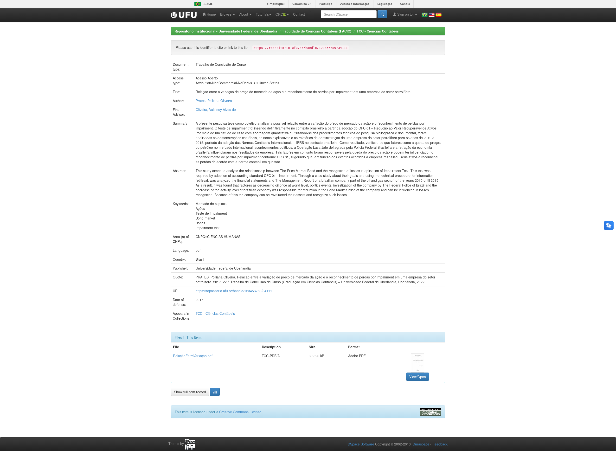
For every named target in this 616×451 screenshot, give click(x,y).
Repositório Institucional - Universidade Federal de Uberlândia (225, 31)
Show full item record (190, 391)
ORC (281, 14)
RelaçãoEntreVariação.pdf (192, 355)
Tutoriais (262, 14)
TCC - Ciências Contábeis (378, 31)
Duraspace (421, 444)
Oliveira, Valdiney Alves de (216, 109)
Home (211, 14)
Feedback (440, 444)
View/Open (417, 376)
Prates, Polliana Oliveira (214, 100)
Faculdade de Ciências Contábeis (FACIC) (316, 31)
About (244, 14)
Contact (299, 14)
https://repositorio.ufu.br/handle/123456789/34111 (234, 290)
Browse (226, 14)
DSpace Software (361, 444)
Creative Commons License (240, 411)
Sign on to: (405, 14)
